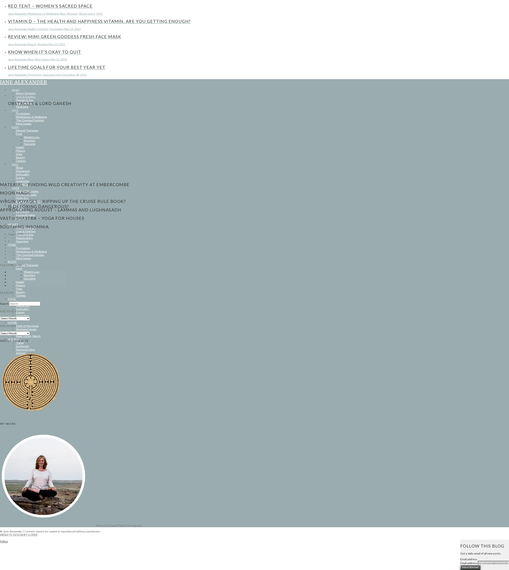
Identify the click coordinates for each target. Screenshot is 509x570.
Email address (468, 563)
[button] (62, 82)
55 (9, 254)
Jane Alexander (23, 82)
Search (4, 303)
